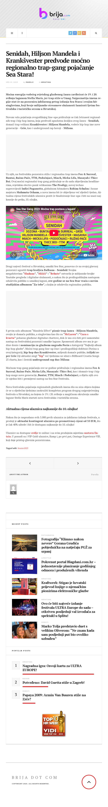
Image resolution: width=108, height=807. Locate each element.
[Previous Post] (30, 463)
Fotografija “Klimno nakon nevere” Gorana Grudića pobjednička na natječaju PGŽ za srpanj (66, 545)
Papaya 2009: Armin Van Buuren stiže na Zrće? (54, 697)
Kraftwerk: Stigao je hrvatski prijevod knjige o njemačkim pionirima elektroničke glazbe (65, 587)
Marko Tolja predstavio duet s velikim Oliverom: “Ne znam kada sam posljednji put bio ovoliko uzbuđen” (67, 632)
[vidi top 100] (54, 724)
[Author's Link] (13, 492)
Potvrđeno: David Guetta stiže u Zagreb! (53, 682)
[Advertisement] (54, 152)
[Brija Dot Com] (54, 14)
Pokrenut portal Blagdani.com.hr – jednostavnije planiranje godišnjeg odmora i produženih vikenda (68, 566)
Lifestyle (46, 558)
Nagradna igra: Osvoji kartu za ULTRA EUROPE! (52, 668)
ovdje (34, 432)
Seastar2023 (23, 448)
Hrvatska (46, 82)
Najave (26, 679)
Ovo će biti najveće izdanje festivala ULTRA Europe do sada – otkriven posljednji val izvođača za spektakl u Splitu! (68, 609)
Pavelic (30, 82)
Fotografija (47, 535)
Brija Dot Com (35, 777)
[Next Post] (78, 463)
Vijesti (44, 622)
